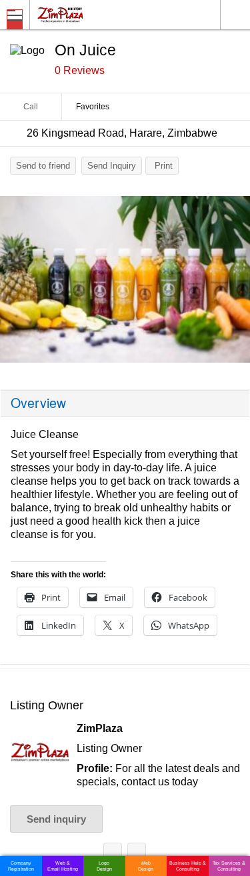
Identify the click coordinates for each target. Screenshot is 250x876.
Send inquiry (56, 819)
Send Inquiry (111, 166)
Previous (16, 282)
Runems (136, 854)
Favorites (92, 106)
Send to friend (43, 166)
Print (164, 166)
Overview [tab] (38, 402)
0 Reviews (80, 70)
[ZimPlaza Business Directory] (92, 14)
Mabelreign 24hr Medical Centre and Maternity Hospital (112, 854)
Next (233, 282)
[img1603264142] (125, 279)
